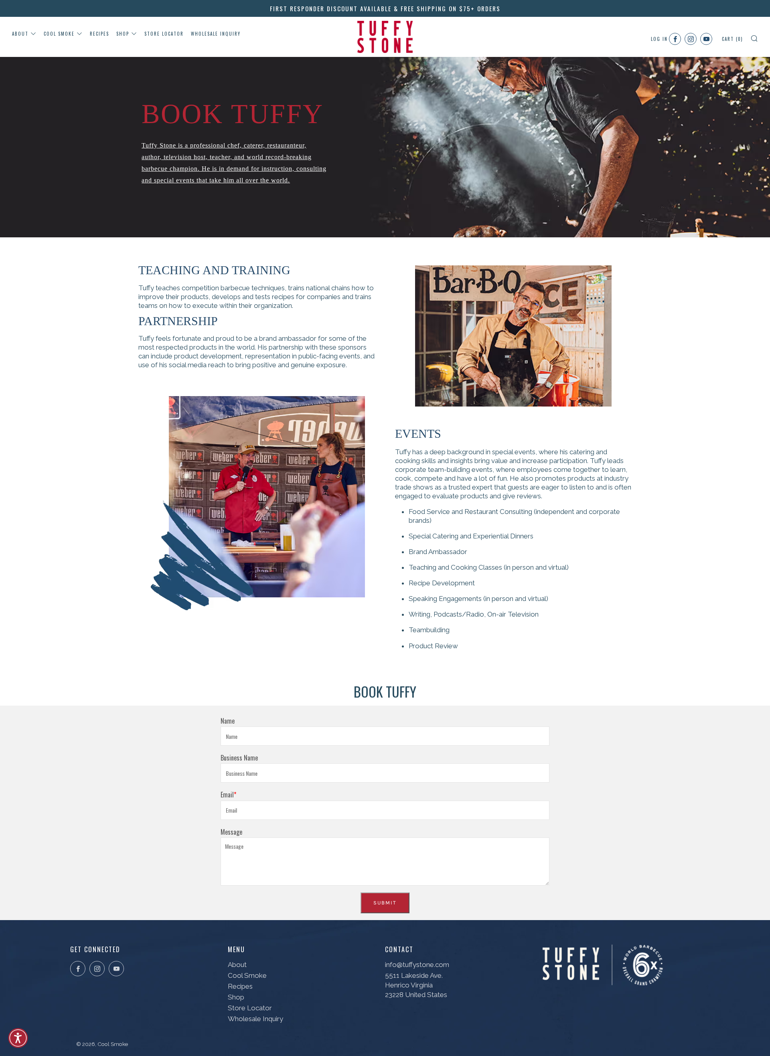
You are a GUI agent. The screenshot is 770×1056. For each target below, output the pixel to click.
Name (228, 721)
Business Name (239, 758)
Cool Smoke (59, 33)
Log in (659, 39)
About (20, 33)
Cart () (732, 39)
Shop (122, 33)
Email (227, 794)
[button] (18, 1038)
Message (231, 832)
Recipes (99, 33)
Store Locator (164, 33)
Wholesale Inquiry (216, 33)
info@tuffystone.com (417, 965)
